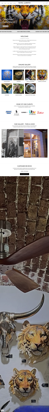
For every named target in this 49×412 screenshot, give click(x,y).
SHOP (5, 3)
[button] (5, 26)
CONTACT (14, 3)
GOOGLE (22, 171)
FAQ (8, 3)
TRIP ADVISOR (26, 171)
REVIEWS (11, 3)
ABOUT (2, 3)
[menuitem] (3, 3)
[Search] (43, 3)
